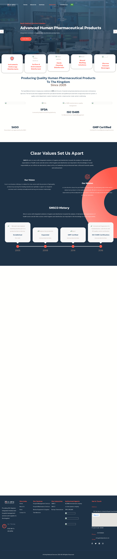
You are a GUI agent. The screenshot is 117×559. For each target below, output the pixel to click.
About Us (33, 5)
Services (41, 5)
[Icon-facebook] (92, 543)
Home (25, 5)
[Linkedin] (99, 543)
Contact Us (64, 5)
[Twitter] (95, 543)
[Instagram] (102, 543)
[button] (2, 31)
